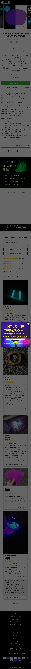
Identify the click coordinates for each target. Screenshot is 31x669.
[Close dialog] (28, 324)
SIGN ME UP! (15, 341)
